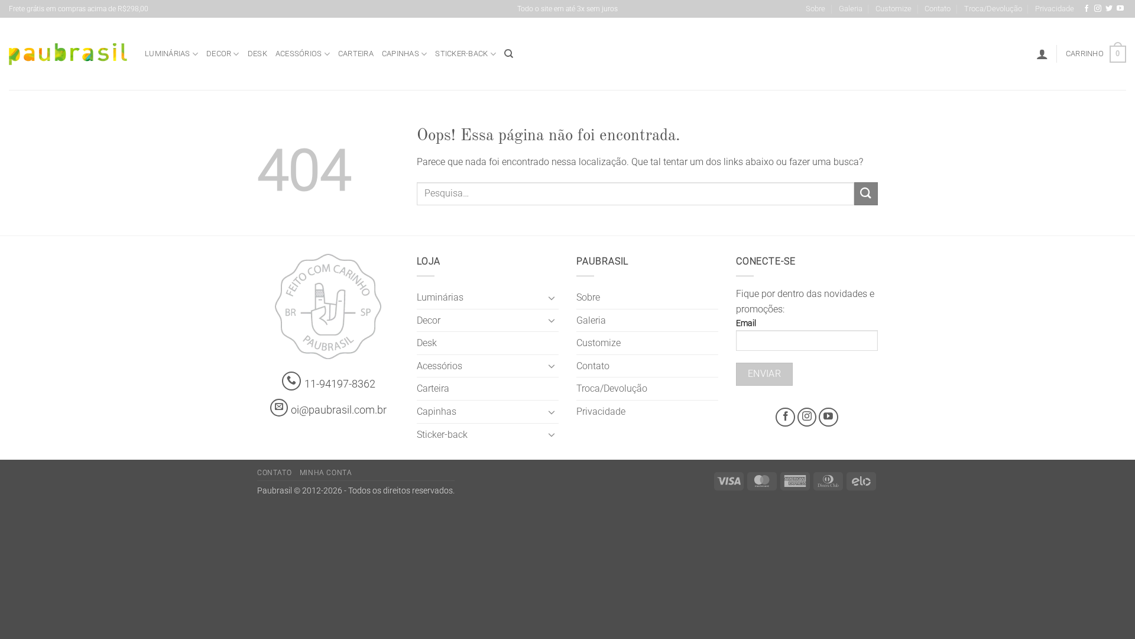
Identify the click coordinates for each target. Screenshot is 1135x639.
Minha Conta (326, 473)
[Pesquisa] (508, 54)
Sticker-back (461, 53)
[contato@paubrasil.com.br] (279, 408)
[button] (1042, 54)
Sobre (815, 8)
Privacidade (1054, 8)
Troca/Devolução (993, 8)
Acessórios (298, 53)
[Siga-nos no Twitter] (1109, 9)
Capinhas (400, 53)
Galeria (850, 8)
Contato (938, 8)
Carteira (356, 53)
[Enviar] (866, 193)
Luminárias (167, 53)
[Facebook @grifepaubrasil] (1086, 9)
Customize (893, 8)
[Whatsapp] (291, 381)
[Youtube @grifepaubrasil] (1120, 9)
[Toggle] (551, 298)
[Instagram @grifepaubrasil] (1097, 9)
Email (746, 323)
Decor (218, 53)
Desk (257, 53)
